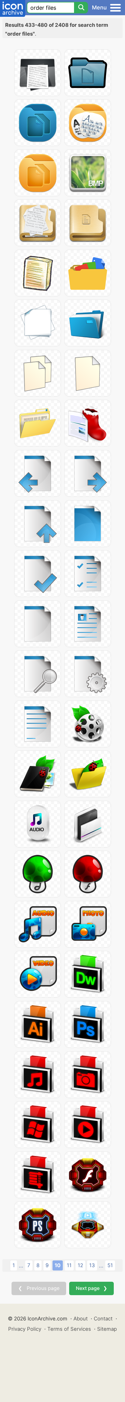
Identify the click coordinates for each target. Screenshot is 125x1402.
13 (92, 1265)
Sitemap (107, 1329)
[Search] (81, 7)
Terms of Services (69, 1329)
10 (58, 1265)
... (21, 1266)
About (80, 1319)
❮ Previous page (38, 1288)
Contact (103, 1319)
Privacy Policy (24, 1329)
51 (110, 1265)
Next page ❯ (91, 1288)
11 (69, 1265)
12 (80, 1265)
